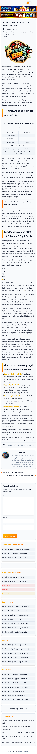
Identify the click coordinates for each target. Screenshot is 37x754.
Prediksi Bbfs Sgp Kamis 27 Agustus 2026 (15, 657)
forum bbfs (28, 248)
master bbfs (27, 349)
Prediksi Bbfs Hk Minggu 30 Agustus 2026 (15, 679)
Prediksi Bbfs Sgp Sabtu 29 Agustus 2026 (15, 653)
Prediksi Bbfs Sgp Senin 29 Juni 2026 (23, 743)
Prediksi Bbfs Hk (9, 34)
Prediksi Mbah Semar (9, 594)
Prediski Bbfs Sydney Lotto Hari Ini (13, 577)
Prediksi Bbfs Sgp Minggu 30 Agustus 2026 (15, 649)
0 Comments (8, 37)
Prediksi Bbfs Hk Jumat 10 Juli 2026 (23, 733)
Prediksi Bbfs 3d (18, 32)
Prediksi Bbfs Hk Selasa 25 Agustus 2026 (15, 700)
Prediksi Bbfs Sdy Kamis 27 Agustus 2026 (15, 628)
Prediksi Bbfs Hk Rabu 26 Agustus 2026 (14, 696)
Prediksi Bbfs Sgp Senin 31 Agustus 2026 (15, 558)
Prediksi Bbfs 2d (9, 32)
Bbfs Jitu (15, 29)
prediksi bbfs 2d (10, 161)
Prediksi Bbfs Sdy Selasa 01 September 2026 (16, 549)
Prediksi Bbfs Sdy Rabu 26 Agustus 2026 (14, 632)
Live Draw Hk (6, 585)
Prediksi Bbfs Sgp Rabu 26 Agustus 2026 (15, 662)
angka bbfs (11, 181)
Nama (5, 517)
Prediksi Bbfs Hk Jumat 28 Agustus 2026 (15, 687)
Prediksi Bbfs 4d (28, 32)
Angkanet (5, 590)
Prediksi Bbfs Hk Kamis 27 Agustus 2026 (14, 691)
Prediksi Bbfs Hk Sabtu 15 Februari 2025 (16, 24)
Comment (6, 496)
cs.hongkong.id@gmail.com (18, 709)
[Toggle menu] (34, 2)
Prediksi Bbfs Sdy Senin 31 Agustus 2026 (15, 611)
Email (5, 524)
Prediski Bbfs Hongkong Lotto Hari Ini (14, 581)
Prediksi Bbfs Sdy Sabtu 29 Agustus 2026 (15, 619)
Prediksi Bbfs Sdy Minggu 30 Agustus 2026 (15, 615)
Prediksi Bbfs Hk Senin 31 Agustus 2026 (14, 553)
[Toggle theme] (28, 2)
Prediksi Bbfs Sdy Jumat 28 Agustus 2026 (15, 624)
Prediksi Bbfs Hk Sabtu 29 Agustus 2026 (14, 683)
